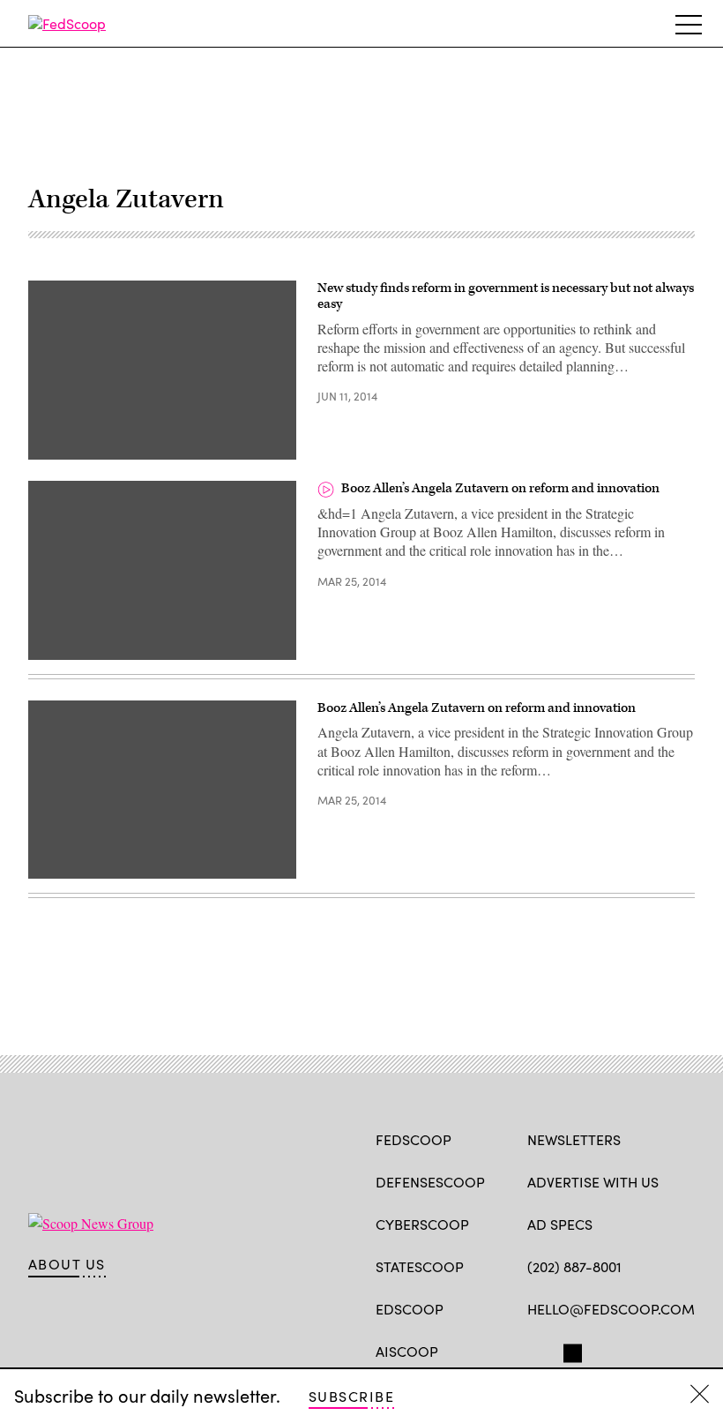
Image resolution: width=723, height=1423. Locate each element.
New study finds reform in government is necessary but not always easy (505, 296)
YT (666, 1350)
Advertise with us (593, 1181)
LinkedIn (605, 1350)
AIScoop (407, 1351)
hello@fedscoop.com (611, 1308)
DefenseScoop (430, 1181)
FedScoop (413, 1139)
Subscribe (351, 1396)
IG (632, 1350)
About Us (67, 1264)
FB (535, 1350)
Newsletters (574, 1139)
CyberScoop (422, 1224)
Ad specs (560, 1224)
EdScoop (409, 1308)
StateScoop (420, 1266)
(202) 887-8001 (574, 1266)
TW (570, 1350)
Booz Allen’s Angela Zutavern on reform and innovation (500, 488)
